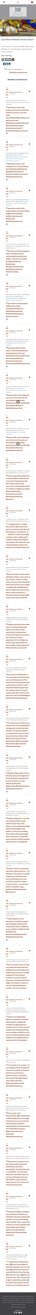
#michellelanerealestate (12, 160)
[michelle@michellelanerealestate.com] (32, 2)
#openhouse (9, 300)
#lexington (20, 155)
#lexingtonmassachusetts (21, 157)
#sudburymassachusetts (12, 203)
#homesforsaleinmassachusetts (15, 158)
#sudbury (25, 201)
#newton (22, 388)
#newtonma (9, 390)
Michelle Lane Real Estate (17, 80)
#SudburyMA (23, 203)
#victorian (22, 343)
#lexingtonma (10, 157)
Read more (9, 104)
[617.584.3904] (18, 2)
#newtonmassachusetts (19, 390)
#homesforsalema (18, 300)
